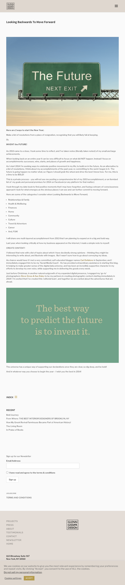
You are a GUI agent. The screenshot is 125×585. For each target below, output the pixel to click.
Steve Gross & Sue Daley (32, 276)
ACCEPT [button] (29, 578)
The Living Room (14, 426)
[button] (116, 8)
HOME (9, 543)
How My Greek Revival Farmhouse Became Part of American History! (38, 422)
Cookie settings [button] (13, 578)
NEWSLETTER (13, 540)
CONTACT (11, 536)
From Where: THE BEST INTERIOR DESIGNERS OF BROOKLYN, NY (37, 418)
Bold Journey (12, 415)
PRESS (10, 525)
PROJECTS (12, 521)
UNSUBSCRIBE (11, 493)
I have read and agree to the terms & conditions (32, 472)
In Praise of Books (14, 430)
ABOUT (10, 528)
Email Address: (13, 461)
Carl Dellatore (86, 260)
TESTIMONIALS (14, 532)
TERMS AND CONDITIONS (19, 497)
